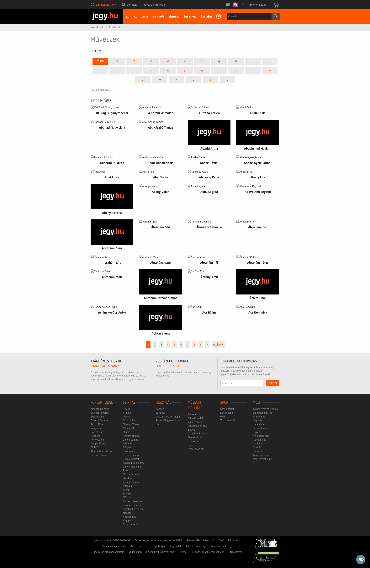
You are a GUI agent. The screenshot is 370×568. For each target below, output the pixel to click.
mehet (272, 383)
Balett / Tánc (130, 420)
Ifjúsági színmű (131, 482)
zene (144, 16)
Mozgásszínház (132, 474)
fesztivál (190, 16)
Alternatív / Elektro (101, 451)
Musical (127, 416)
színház (131, 16)
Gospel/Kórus (98, 443)
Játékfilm (258, 447)
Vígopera (128, 520)
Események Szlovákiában (160, 551)
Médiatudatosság (195, 546)
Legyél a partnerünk (154, 4)
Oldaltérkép (135, 551)
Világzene (96, 428)
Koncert (160, 408)
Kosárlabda (226, 412)
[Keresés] (276, 16)
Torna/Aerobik (228, 420)
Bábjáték (128, 447)
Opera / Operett (99, 420)
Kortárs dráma (131, 455)
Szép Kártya (158, 546)
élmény (173, 16)
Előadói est (129, 451)
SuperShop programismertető (108, 551)
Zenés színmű (131, 439)
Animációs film (261, 435)
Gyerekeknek (195, 437)
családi (158, 16)
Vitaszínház (129, 516)
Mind (100, 61)
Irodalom (128, 485)
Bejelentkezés (257, 4)
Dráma (126, 432)
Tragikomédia (130, 524)
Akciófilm (258, 443)
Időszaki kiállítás (197, 425)
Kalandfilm (259, 424)
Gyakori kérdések (228, 540)
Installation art (196, 449)
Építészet (193, 441)
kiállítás (207, 16)
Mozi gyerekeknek (263, 459)
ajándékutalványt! (106, 366)
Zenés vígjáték (131, 459)
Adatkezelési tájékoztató (200, 540)
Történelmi (194, 414)
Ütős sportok (227, 408)
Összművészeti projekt (168, 416)
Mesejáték (129, 428)
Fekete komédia (132, 505)
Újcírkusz (128, 478)
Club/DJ (95, 447)
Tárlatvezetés (195, 422)
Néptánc (127, 497)
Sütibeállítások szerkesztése (208, 551)
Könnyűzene (97, 439)
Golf (222, 416)
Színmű (127, 443)
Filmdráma (259, 416)
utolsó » (218, 344)
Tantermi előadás (132, 501)
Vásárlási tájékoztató (114, 546)
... (227, 79)
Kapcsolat (136, 546)
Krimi (126, 489)
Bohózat (127, 493)
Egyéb (126, 408)
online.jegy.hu (167, 366)
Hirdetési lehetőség (220, 546)
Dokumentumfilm (262, 412)
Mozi (256, 403)
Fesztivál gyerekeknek (168, 420)
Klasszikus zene (100, 408)
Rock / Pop (97, 432)
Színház (129, 403)
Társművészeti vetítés (265, 408)
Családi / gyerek (100, 412)
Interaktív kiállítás (198, 433)
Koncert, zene (102, 403)
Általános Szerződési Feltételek (113, 540)
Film (158, 424)
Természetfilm (261, 455)
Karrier (183, 551)
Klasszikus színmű (133, 462)
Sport (225, 403)
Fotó (190, 445)
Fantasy (257, 451)
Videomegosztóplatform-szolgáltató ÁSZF (158, 540)
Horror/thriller (260, 428)
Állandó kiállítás (197, 418)
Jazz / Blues (98, 424)
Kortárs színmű (131, 435)
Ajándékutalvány (106, 4)
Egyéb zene (97, 416)
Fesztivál (163, 403)
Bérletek (132, 4)
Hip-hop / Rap (98, 455)
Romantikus (259, 439)
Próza (126, 470)
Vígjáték (127, 412)
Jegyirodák (175, 546)
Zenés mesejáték (132, 466)
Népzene (95, 435)
